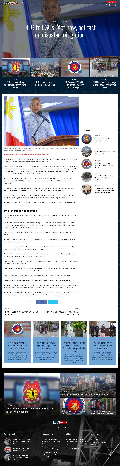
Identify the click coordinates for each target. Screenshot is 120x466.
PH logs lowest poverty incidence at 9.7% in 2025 (45, 83)
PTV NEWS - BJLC (52, 41)
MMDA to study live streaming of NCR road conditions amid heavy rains (21, 441)
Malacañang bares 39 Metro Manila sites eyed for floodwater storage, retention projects (74, 346)
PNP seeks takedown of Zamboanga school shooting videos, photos (102, 345)
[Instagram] (65, 427)
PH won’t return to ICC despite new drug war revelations (21, 313)
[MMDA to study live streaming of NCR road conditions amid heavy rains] (7, 441)
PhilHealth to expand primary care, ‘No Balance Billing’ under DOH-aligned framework (104, 190)
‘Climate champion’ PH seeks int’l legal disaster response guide (61, 313)
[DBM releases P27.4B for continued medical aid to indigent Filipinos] (75, 67)
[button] (23, 2)
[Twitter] (115, 5)
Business (45, 79)
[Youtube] (112, 5)
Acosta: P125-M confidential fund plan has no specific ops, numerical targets (22, 457)
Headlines (56, 22)
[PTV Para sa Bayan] (11, 3)
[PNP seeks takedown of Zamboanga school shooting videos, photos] (102, 329)
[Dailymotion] (109, 5)
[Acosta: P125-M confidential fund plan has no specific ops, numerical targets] (7, 457)
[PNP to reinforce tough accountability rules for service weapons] (16, 67)
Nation (65, 22)
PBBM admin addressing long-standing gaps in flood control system (104, 84)
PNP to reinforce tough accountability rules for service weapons (15, 84)
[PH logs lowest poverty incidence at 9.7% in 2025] (45, 67)
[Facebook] (106, 5)
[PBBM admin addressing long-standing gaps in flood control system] (104, 67)
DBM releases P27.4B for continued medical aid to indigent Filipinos (74, 84)
